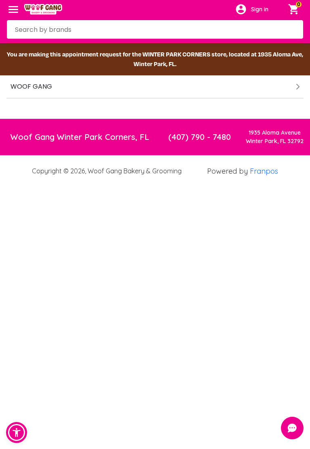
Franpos (264, 171)
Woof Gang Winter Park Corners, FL (79, 137)
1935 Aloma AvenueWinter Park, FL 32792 (275, 137)
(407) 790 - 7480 (199, 137)
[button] (16, 432)
